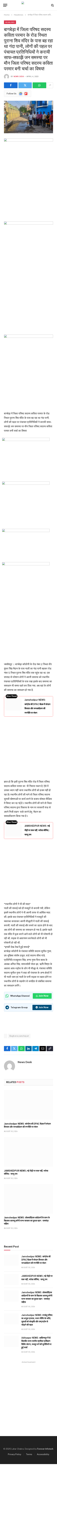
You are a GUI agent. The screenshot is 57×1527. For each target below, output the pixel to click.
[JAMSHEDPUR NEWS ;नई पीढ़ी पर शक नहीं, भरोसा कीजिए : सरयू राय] (28, 1152)
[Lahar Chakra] (28, 5)
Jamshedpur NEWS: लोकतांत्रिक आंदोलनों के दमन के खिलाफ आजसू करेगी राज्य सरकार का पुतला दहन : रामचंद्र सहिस (27, 1220)
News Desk (19, 76)
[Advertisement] (28, 302)
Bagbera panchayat (19, 1036)
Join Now (43, 996)
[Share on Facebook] (11, 85)
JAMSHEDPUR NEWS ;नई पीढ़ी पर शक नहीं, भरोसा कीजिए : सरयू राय (37, 830)
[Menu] (5, 5)
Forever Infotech (45, 1449)
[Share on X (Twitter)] (25, 85)
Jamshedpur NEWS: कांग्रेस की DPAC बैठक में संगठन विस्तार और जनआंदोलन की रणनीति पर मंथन (36, 1259)
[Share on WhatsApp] (39, 85)
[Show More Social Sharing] (50, 85)
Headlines (10, 22)
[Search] (52, 5)
